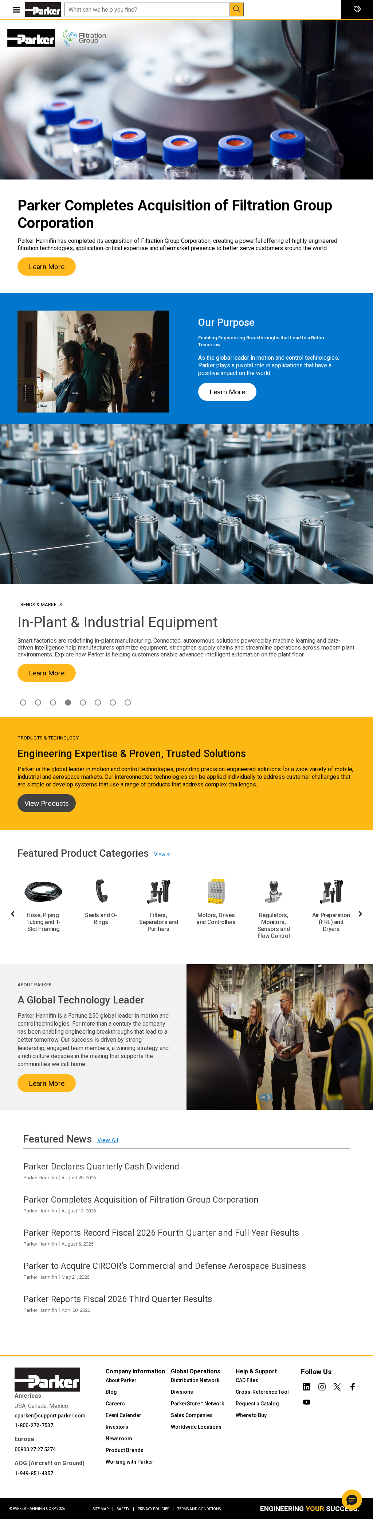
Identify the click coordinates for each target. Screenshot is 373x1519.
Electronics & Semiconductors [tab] (38, 702)
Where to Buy (251, 1415)
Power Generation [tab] (113, 702)
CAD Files (247, 1380)
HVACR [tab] (53, 702)
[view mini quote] (357, 9)
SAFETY (125, 1509)
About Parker (121, 1380)
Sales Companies (192, 1415)
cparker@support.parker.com (50, 1416)
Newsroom (119, 1438)
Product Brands (125, 1450)
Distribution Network (195, 1380)
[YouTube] (307, 1400)
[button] (352, 1500)
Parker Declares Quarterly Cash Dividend (101, 1166)
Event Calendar (123, 1415)
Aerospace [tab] (23, 702)
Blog (111, 1392)
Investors (117, 1427)
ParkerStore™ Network (197, 1403)
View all (163, 854)
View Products (46, 803)
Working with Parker (129, 1462)
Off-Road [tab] (98, 702)
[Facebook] (352, 1385)
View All (107, 1140)
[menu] (16, 9)
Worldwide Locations (196, 1427)
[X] (337, 1385)
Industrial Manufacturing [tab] (68, 702)
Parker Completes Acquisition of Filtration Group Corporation (141, 1200)
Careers (115, 1403)
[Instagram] (322, 1385)
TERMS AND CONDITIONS (199, 1509)
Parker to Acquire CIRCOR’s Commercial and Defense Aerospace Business (164, 1266)
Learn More (46, 267)
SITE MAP (103, 1509)
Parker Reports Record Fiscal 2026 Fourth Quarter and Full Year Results (161, 1233)
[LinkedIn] (307, 1385)
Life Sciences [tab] (83, 702)
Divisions (182, 1392)
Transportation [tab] (128, 702)
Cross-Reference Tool (262, 1392)
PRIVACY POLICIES (156, 1509)
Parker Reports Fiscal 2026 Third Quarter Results (117, 1299)
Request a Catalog (257, 1403)
